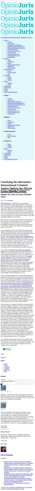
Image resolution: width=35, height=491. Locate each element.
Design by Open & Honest (17, 487)
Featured (3, 357)
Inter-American (7, 257)
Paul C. (3, 409)
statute (24, 263)
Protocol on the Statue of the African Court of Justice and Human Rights (17, 282)
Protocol (29, 263)
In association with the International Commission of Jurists (16, 37)
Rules (2, 265)
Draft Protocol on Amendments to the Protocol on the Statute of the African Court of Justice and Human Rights (16, 286)
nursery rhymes (5, 429)
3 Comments (9, 200)
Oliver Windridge (5, 203)
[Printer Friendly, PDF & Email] (7, 350)
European (29, 256)
